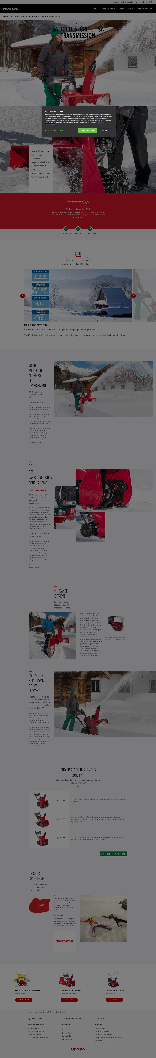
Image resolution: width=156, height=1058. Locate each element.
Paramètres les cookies (54, 130)
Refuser (104, 130)
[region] (79, 121)
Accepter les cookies (87, 130)
